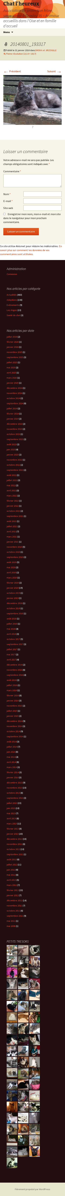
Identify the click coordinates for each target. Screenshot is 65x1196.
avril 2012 (11, 879)
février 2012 (13, 890)
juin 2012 (11, 869)
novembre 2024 (14, 393)
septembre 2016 (15, 674)
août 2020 (11, 562)
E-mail (8, 201)
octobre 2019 (13, 592)
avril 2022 (11, 490)
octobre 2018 (13, 608)
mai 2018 (11, 628)
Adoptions (12, 299)
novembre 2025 (14, 352)
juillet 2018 (12, 623)
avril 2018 (11, 633)
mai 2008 (11, 926)
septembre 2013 (15, 797)
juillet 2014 (12, 746)
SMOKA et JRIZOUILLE (45, 50)
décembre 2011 (14, 900)
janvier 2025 (12, 382)
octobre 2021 (13, 510)
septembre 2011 (15, 915)
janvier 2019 (12, 598)
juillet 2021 (12, 526)
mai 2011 (11, 920)
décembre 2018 (14, 603)
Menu (6, 32)
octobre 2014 (13, 731)
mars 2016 (12, 690)
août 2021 (11, 521)
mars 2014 (12, 767)
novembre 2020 (14, 546)
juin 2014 (11, 751)
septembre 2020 (15, 557)
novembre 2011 (14, 905)
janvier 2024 (12, 418)
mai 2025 (11, 367)
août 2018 (11, 618)
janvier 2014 (12, 777)
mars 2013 (12, 823)
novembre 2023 (14, 428)
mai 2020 (11, 567)
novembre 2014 (14, 726)
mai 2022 (11, 485)
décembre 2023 (14, 423)
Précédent (12, 71)
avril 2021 (11, 531)
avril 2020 (11, 572)
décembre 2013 (14, 782)
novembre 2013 (14, 787)
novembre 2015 (14, 705)
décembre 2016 (14, 664)
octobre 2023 (13, 434)
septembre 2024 (15, 403)
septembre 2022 (15, 469)
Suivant (54, 71)
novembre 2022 (14, 459)
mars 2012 (12, 885)
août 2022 (11, 475)
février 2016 (13, 695)
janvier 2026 (12, 346)
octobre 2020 (13, 551)
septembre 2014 (15, 736)
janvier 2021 (12, 541)
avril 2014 (11, 762)
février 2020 (13, 582)
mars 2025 (12, 377)
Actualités (12, 294)
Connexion (12, 274)
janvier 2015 (12, 715)
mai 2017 (11, 654)
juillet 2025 (12, 362)
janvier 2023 (12, 454)
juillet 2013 (12, 803)
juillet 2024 (12, 408)
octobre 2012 (13, 849)
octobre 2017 (13, 639)
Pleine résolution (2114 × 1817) (21, 53)
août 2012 (11, 859)
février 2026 (13, 341)
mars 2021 (12, 536)
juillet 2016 (12, 685)
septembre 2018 (15, 613)
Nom (7, 194)
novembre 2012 (14, 844)
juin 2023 (11, 449)
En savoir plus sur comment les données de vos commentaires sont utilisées (31, 250)
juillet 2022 (12, 480)
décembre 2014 (14, 721)
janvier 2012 (12, 895)
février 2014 (13, 772)
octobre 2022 (13, 464)
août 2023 (11, 444)
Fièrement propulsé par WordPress (32, 1189)
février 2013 (13, 828)
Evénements (13, 305)
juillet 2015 (12, 710)
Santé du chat (13, 315)
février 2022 (13, 500)
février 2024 (13, 413)
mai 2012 (11, 874)
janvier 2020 (12, 587)
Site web (8, 208)
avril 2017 (11, 659)
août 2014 (11, 741)
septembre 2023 (15, 439)
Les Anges (12, 310)
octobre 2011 (13, 910)
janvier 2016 (12, 700)
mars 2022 (12, 495)
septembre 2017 (15, 644)
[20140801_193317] (32, 99)
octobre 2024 (13, 398)
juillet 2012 (12, 864)
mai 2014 (11, 756)
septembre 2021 (15, 516)
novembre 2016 (14, 669)
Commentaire (12, 171)
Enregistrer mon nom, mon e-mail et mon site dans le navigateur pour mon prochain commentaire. (32, 218)
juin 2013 (11, 808)
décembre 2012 (14, 838)
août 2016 (11, 680)
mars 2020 (12, 577)
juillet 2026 (12, 336)
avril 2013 (11, 818)
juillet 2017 (12, 649)
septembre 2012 (15, 854)
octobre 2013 (13, 792)
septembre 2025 (15, 357)
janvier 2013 (12, 833)
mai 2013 (11, 813)
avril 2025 (11, 372)
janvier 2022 (12, 505)
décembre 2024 (14, 387)
